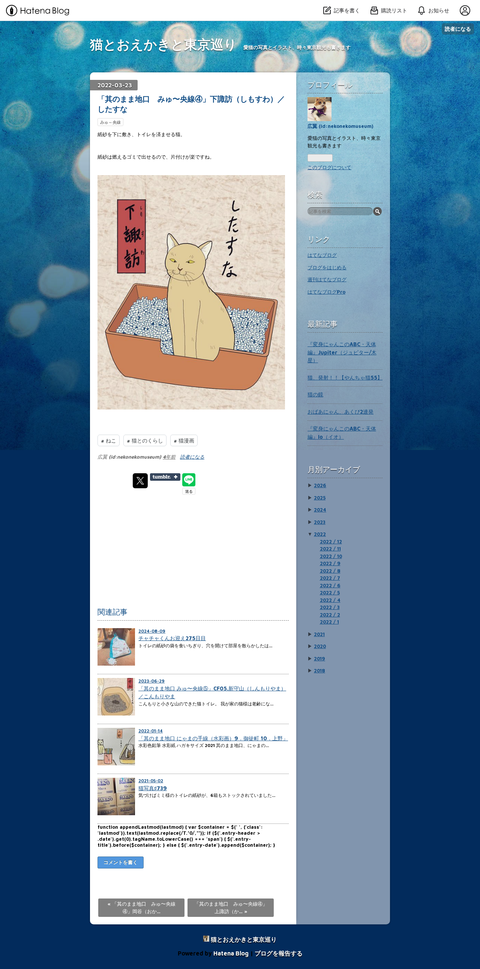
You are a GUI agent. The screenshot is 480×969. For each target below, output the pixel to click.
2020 (320, 646)
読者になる (458, 29)
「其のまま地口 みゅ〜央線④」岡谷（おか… (142, 907)
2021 (319, 634)
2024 (320, 510)
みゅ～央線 (110, 122)
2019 (319, 659)
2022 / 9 (330, 563)
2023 (320, 522)
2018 (319, 671)
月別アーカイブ (334, 469)
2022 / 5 (330, 593)
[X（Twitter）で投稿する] (140, 480)
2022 (320, 534)
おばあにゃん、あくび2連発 (341, 411)
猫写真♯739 (152, 788)
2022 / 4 (330, 600)
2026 (320, 485)
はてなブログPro (326, 292)
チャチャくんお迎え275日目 (172, 638)
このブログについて (329, 167)
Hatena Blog (231, 953)
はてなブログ (322, 255)
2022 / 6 (330, 585)
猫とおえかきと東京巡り (163, 44)
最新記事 (323, 324)
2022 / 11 (330, 549)
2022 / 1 (329, 622)
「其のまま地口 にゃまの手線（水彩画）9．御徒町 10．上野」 (213, 738)
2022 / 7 (330, 578)
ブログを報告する (279, 953)
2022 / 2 (330, 615)
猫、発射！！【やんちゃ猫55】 (345, 377)
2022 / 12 (331, 541)
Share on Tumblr (165, 477)
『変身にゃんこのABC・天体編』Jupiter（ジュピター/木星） (342, 352)
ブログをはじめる (327, 267)
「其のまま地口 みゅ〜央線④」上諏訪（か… (230, 907)
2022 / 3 (330, 607)
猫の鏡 (315, 394)
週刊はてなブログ (327, 279)
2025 (320, 498)
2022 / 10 (331, 556)
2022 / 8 (330, 571)
